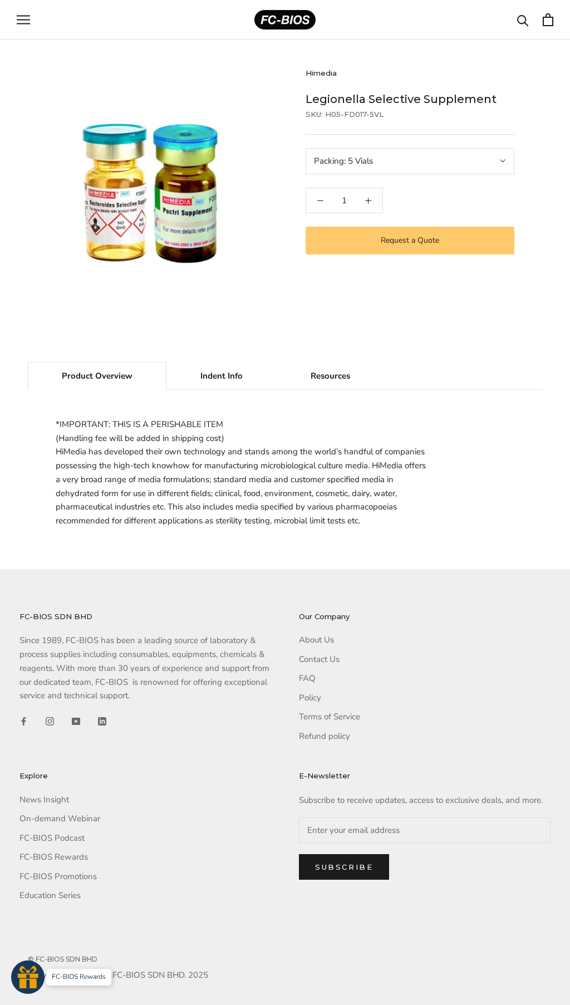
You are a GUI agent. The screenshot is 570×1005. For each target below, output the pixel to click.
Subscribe (344, 866)
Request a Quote (410, 240)
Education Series (50, 895)
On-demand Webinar (59, 818)
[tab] (97, 376)
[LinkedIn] (102, 721)
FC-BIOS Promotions (58, 876)
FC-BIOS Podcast (52, 838)
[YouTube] (76, 721)
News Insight (44, 799)
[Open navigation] (23, 19)
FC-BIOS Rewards (53, 856)
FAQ (307, 678)
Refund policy (324, 736)
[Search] (523, 20)
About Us (316, 639)
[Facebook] (23, 721)
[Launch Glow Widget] (28, 977)
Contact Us (319, 659)
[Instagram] (50, 721)
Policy (310, 697)
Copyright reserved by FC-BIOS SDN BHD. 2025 (118, 975)
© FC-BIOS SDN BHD (62, 959)
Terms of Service (329, 716)
